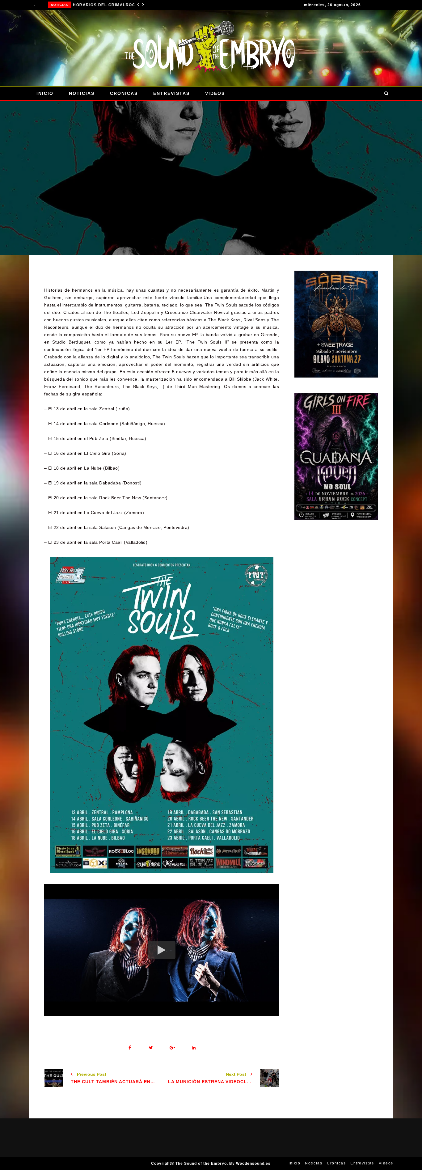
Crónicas (124, 93)
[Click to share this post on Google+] (172, 1047)
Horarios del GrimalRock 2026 (96, 5)
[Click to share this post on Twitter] (151, 1047)
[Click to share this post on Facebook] (129, 1047)
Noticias (45, 4)
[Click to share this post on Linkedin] (193, 1047)
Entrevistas (171, 93)
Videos (215, 93)
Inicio (44, 93)
